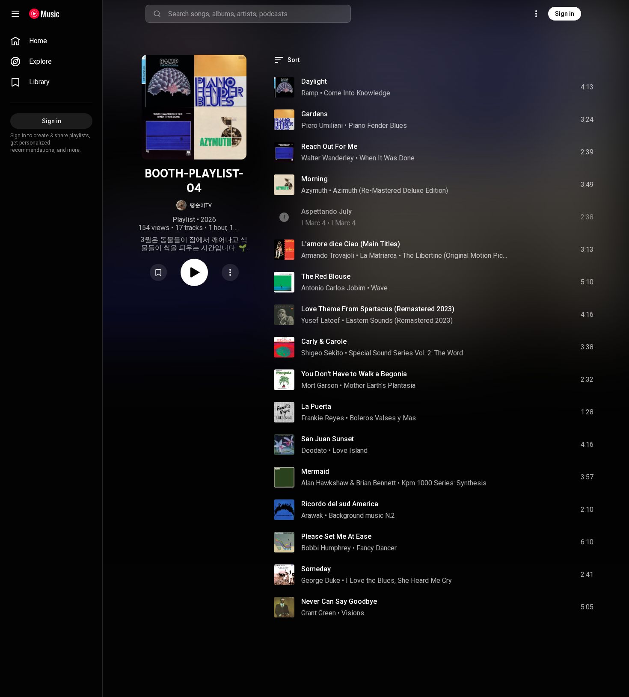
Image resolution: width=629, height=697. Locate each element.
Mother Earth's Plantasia (379, 385)
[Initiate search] (157, 14)
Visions (352, 613)
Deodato (314, 450)
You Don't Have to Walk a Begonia (354, 374)
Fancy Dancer (376, 548)
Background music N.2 (362, 515)
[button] (194, 205)
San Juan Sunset (327, 439)
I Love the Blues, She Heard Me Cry (399, 580)
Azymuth (314, 190)
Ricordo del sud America (339, 504)
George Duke (320, 580)
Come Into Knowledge (357, 93)
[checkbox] (587, 87)
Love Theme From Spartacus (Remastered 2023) (377, 309)
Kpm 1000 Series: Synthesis (444, 483)
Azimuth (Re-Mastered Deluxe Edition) (390, 190)
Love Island (350, 450)
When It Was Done (387, 158)
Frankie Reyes (322, 418)
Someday (316, 569)
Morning (314, 179)
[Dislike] (538, 87)
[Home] (44, 14)
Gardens (314, 114)
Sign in (564, 13)
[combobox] (259, 13)
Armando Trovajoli (327, 255)
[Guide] (15, 14)
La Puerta (316, 406)
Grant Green (318, 613)
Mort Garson (319, 385)
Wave (379, 288)
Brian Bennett (376, 483)
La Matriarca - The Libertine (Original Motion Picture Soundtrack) (434, 255)
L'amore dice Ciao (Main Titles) (350, 244)
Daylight (314, 81)
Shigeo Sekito (322, 353)
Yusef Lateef (320, 320)
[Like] (522, 87)
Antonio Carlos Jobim (333, 288)
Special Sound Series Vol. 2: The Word (406, 353)
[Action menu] (230, 272)
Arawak (312, 515)
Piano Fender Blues (377, 125)
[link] (51, 41)
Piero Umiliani (322, 125)
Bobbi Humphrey (326, 548)
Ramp (309, 93)
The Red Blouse (325, 276)
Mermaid (315, 471)
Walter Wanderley (327, 158)
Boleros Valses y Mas (383, 418)
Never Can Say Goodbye (339, 601)
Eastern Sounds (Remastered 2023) (399, 320)
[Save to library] (158, 272)
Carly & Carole (324, 341)
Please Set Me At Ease (336, 536)
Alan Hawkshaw (324, 483)
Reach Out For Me (329, 146)
